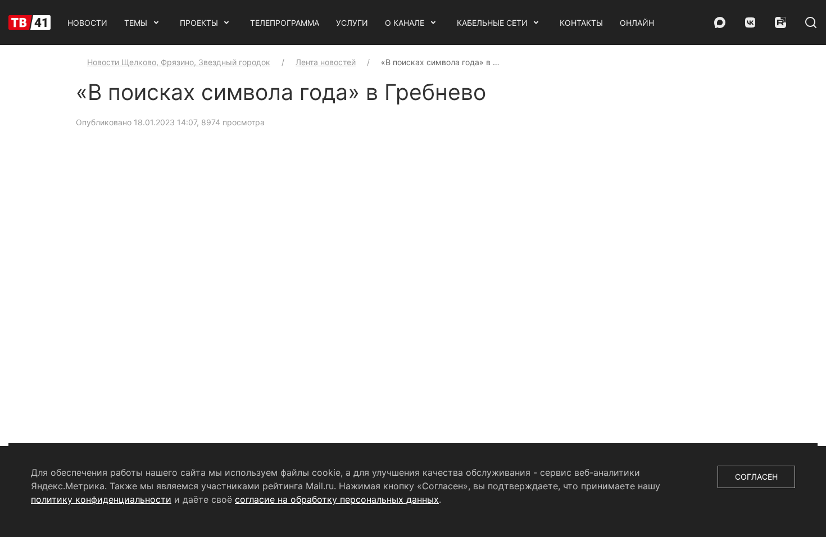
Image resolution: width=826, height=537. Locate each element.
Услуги (352, 23)
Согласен (756, 476)
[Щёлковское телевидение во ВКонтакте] (750, 22)
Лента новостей (326, 62)
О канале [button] (404, 23)
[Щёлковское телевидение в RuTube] (780, 22)
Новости (87, 23)
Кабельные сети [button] (492, 23)
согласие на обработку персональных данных (337, 499)
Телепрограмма (284, 23)
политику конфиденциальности (101, 499)
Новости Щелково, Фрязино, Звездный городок (178, 62)
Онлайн (637, 23)
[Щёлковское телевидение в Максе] (720, 22)
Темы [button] (135, 23)
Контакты (581, 23)
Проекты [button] (199, 23)
